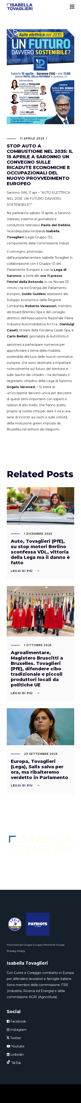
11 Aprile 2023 (32, 138)
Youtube (17, 1046)
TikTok (16, 1063)
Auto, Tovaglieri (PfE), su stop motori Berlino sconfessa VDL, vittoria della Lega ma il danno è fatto (40, 551)
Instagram (18, 1030)
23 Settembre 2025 (41, 754)
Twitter (15, 1038)
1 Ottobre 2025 (38, 645)
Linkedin (16, 1055)
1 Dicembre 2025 (38, 533)
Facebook (17, 1021)
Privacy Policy (16, 951)
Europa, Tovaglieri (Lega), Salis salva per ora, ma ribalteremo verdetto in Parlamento (39, 769)
